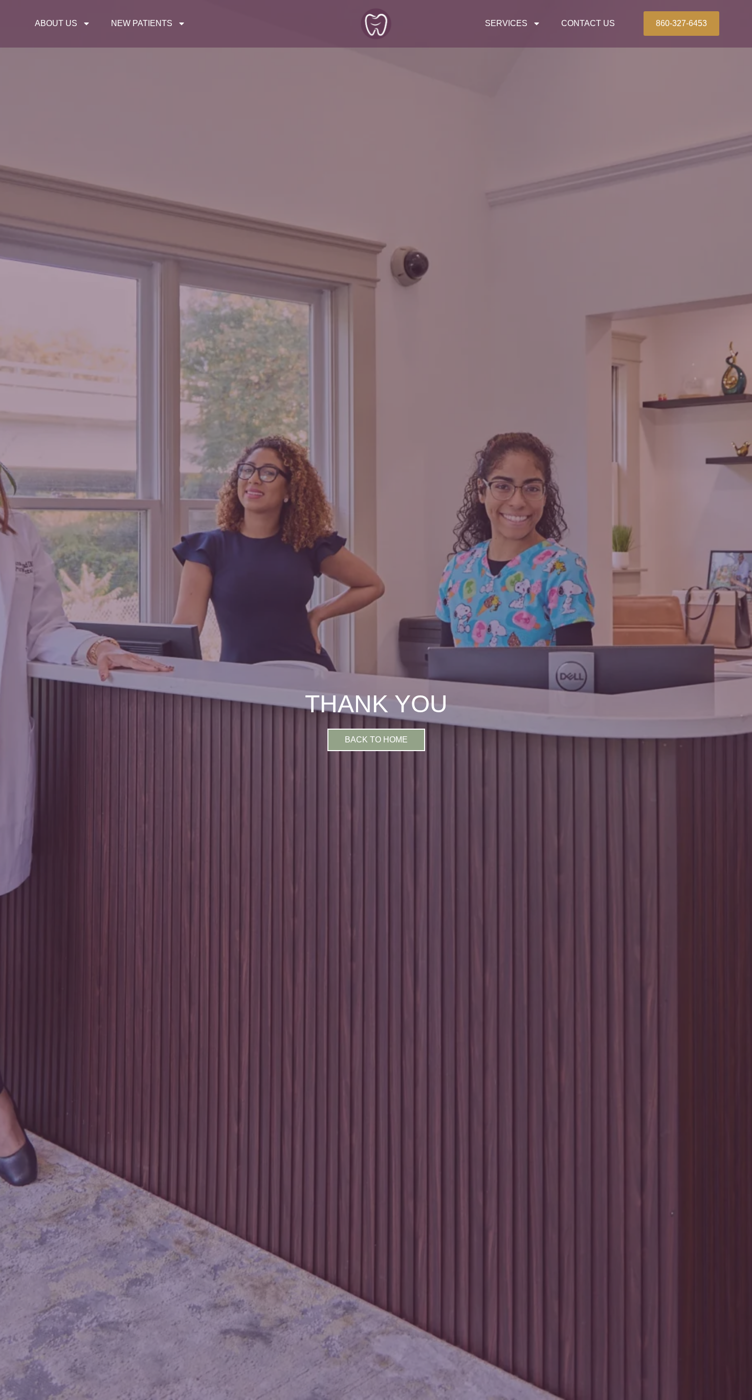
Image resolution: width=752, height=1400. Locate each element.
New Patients (141, 23)
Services (506, 23)
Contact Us (588, 23)
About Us (56, 23)
